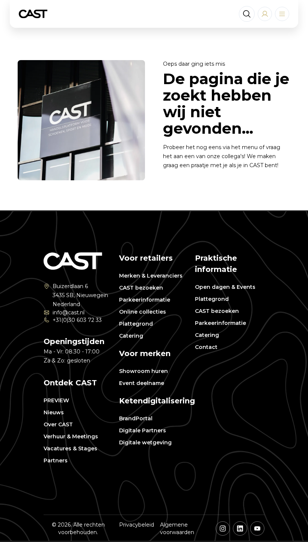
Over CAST (58, 424)
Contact (206, 347)
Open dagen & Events (225, 287)
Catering (131, 335)
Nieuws (54, 412)
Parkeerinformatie (144, 299)
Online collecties (142, 311)
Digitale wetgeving (145, 442)
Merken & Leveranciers (151, 275)
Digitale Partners (142, 430)
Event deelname (141, 383)
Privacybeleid (136, 524)
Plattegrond (136, 323)
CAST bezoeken (141, 287)
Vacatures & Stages (70, 448)
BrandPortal (135, 418)
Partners (56, 460)
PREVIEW (56, 400)
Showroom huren (143, 371)
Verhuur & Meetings (71, 436)
